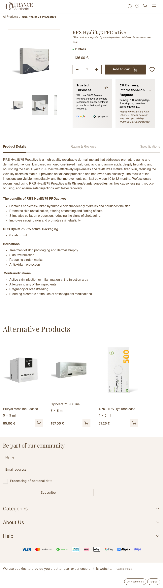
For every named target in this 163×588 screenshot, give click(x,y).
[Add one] (97, 69)
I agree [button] (153, 581)
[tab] (18, 105)
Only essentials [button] (135, 581)
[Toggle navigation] (154, 6)
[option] (81, 383)
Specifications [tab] (150, 146)
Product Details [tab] (14, 146)
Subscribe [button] (48, 492)
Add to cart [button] (121, 69)
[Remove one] (77, 69)
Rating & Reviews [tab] (83, 146)
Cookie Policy (124, 568)
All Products (10, 16)
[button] (152, 69)
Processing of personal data (31, 481)
